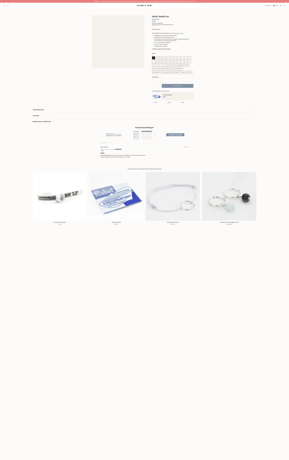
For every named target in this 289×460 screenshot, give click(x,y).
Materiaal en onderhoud (42, 121)
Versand (154, 24)
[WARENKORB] (284, 5)
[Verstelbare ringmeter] (60, 196)
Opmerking (155, 77)
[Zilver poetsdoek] (156, 96)
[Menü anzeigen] (4, 5)
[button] (155, 19)
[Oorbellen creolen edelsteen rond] (229, 196)
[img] (104, 147)
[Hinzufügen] (191, 98)
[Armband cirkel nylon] (173, 196)
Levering (36, 116)
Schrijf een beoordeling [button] (175, 134)
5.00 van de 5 (117, 134)
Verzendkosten (38, 110)
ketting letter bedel (178, 33)
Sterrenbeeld (158, 42)
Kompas (156, 44)
